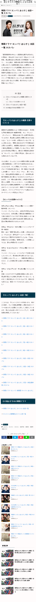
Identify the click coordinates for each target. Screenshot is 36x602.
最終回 (27, 426)
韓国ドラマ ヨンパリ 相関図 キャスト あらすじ (18, 390)
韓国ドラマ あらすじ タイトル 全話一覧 (16, 408)
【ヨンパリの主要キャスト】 (17, 101)
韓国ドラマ (4, 429)
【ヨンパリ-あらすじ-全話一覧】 (16, 104)
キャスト (11, 426)
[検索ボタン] (35, 2)
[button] (4, 437)
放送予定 (22, 426)
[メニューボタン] (1, 2)
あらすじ (6, 426)
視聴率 (31, 426)
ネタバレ (17, 426)
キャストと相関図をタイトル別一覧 (14, 414)
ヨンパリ (10, 16)
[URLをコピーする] (32, 437)
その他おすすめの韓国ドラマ (15, 107)
